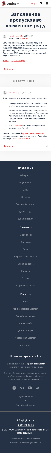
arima (6, 61)
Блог (25, 301)
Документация (25, 218)
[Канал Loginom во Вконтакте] (14, 388)
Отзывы (26, 278)
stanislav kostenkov (16, 36)
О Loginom (25, 175)
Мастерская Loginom (25, 337)
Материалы (25, 345)
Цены (25, 189)
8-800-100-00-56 (26, 424)
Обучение (25, 196)
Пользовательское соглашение (25, 438)
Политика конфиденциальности (25, 442)
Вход (33, 3)
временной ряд (19, 61)
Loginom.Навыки (25, 396)
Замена (18, 125)
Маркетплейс (25, 323)
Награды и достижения (26, 256)
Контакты (26, 241)
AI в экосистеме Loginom (25, 308)
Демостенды (25, 211)
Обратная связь (26, 263)
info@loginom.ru (25, 420)
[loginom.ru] (10, 3)
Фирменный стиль (25, 285)
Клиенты (25, 270)
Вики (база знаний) (25, 316)
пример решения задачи (33, 133)
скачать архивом (22, 138)
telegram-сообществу (35, 363)
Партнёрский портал (25, 405)
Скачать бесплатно (25, 204)
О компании (25, 234)
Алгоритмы (23, 38)
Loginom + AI (25, 182)
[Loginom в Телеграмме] (37, 388)
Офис (25, 249)
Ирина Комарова (15, 93)
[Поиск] (41, 3)
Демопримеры (25, 330)
